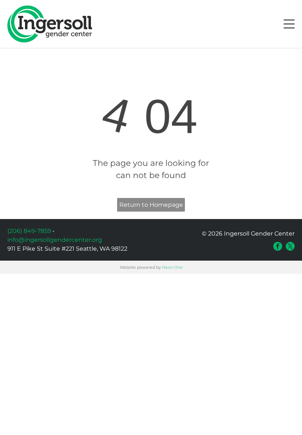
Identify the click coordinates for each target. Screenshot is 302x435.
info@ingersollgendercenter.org (54, 239)
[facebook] (277, 246)
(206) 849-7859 (29, 230)
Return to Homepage (151, 204)
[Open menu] (289, 23)
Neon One (172, 267)
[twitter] (290, 246)
